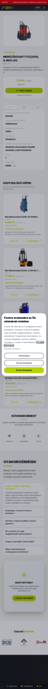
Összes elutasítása (24, 363)
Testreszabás (24, 356)
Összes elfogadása (24, 370)
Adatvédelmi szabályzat (12, 349)
